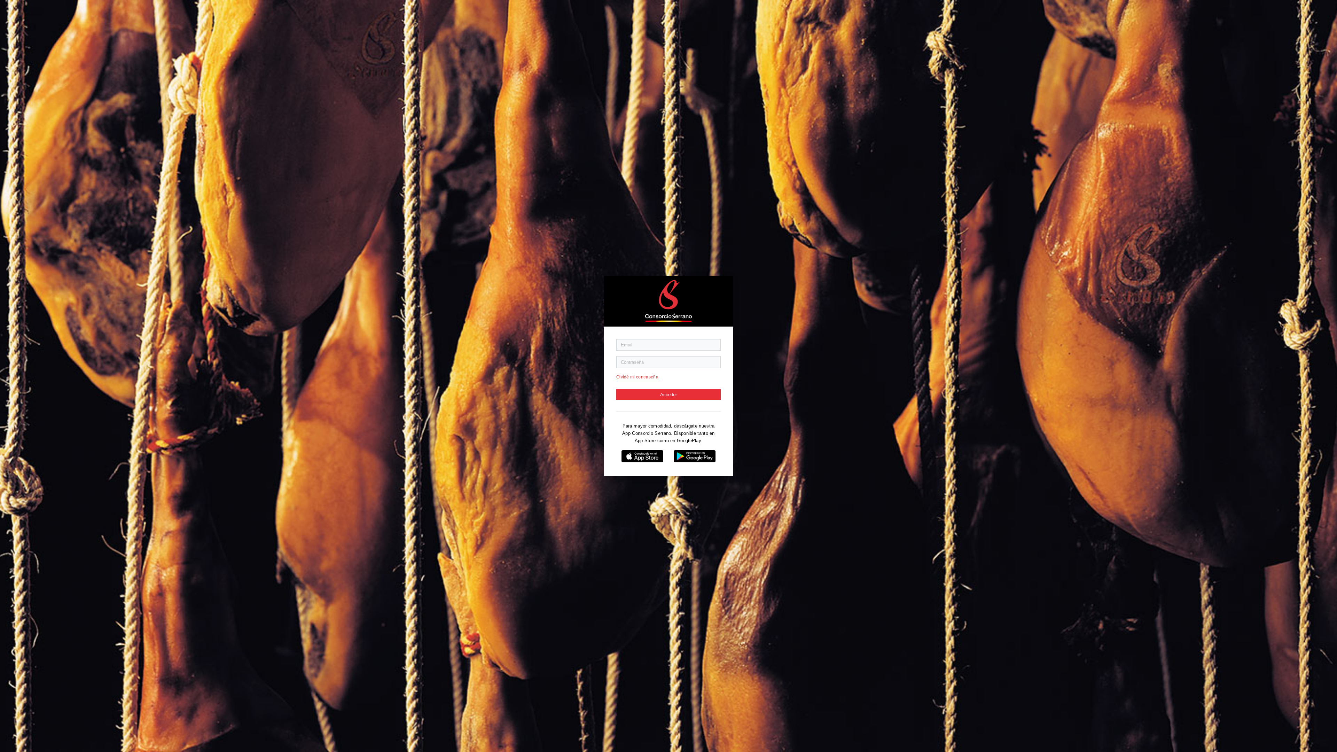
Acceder (668, 394)
